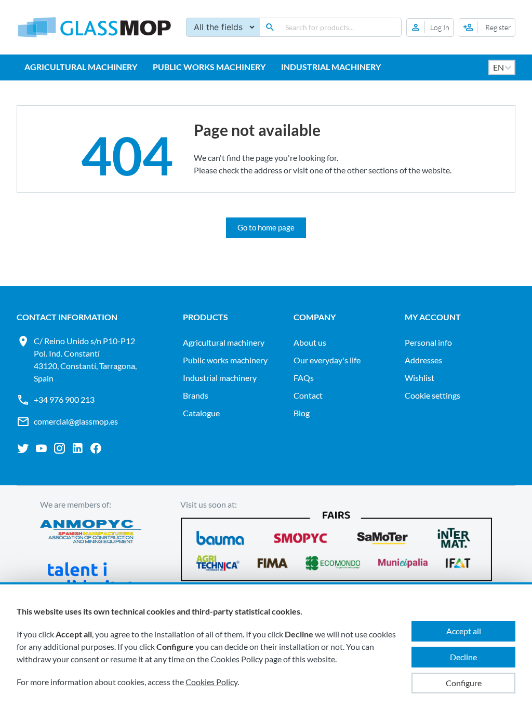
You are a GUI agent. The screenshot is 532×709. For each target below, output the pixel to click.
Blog (302, 413)
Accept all (463, 631)
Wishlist (419, 378)
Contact (308, 395)
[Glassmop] (94, 27)
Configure (464, 683)
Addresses (423, 360)
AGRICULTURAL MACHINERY (80, 67)
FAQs (304, 378)
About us (310, 342)
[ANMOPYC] (90, 533)
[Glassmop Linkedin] (77, 448)
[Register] (487, 27)
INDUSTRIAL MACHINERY (331, 67)
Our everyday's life (327, 360)
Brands (195, 395)
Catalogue (201, 413)
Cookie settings (432, 395)
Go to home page (266, 227)
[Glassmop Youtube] (41, 448)
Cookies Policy (211, 682)
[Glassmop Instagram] (59, 448)
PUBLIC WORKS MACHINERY (209, 67)
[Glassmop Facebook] (95, 448)
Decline (463, 657)
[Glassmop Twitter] (23, 448)
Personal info (428, 342)
